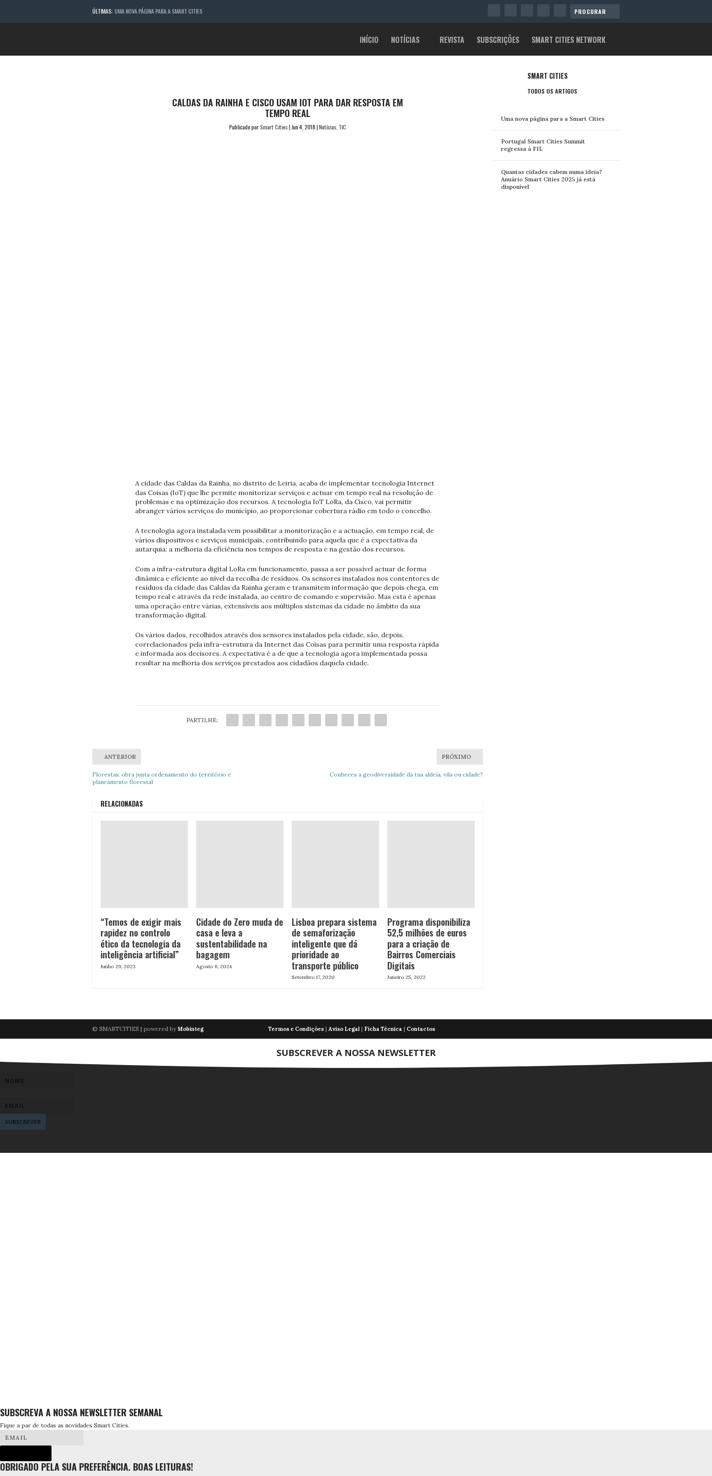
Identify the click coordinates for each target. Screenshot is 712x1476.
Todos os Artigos (552, 91)
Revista (452, 40)
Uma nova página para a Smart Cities (158, 11)
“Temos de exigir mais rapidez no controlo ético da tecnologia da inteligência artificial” (141, 938)
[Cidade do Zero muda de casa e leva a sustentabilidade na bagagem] (239, 864)
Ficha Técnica (383, 1028)
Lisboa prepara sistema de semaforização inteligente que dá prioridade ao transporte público (334, 943)
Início (369, 40)
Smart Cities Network (569, 40)
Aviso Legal (344, 1028)
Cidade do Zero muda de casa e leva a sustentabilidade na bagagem (239, 938)
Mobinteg (191, 1028)
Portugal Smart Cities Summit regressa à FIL (543, 145)
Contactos (421, 1028)
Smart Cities (274, 126)
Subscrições (498, 40)
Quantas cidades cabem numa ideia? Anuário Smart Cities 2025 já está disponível (551, 179)
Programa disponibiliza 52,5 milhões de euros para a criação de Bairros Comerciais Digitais (428, 943)
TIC (342, 126)
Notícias (405, 40)
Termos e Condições (296, 1028)
